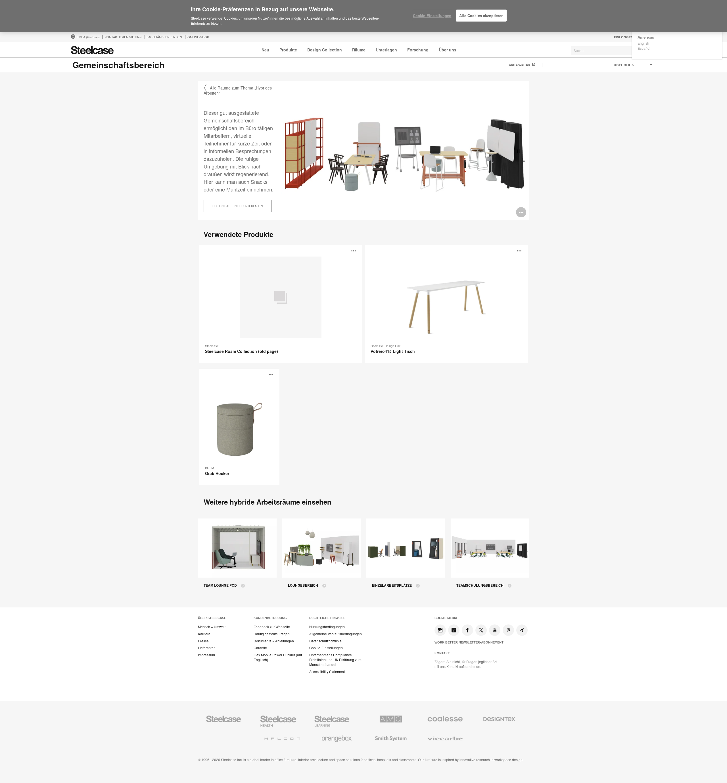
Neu (265, 50)
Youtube (494, 630)
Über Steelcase (212, 618)
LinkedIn (453, 630)
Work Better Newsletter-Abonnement (469, 642)
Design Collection (324, 50)
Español (644, 48)
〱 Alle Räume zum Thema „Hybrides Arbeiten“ (238, 90)
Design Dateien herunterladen (237, 206)
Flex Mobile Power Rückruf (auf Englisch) (278, 657)
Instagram (440, 630)
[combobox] (613, 50)
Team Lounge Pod (220, 585)
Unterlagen (386, 50)
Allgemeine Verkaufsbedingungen (335, 634)
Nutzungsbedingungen (327, 626)
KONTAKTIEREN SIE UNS (123, 37)
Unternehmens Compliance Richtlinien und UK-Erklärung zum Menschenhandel (335, 660)
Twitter (481, 630)
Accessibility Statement (327, 671)
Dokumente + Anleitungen (274, 641)
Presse (203, 641)
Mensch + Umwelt (211, 626)
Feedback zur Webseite (272, 626)
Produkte (288, 50)
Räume (358, 50)
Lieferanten (207, 647)
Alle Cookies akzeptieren (481, 15)
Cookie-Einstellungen (326, 647)
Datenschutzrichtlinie (325, 641)
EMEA (88, 37)
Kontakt (442, 653)
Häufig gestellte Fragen (272, 634)
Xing (522, 630)
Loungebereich (303, 585)
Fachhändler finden (164, 37)
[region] (363, 16)
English (643, 43)
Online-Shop (198, 37)
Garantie (260, 647)
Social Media (445, 618)
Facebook (467, 630)
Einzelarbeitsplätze (392, 585)
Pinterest (508, 630)
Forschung (418, 50)
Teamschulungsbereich (480, 585)
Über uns (447, 50)
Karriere (204, 634)
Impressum (206, 655)
